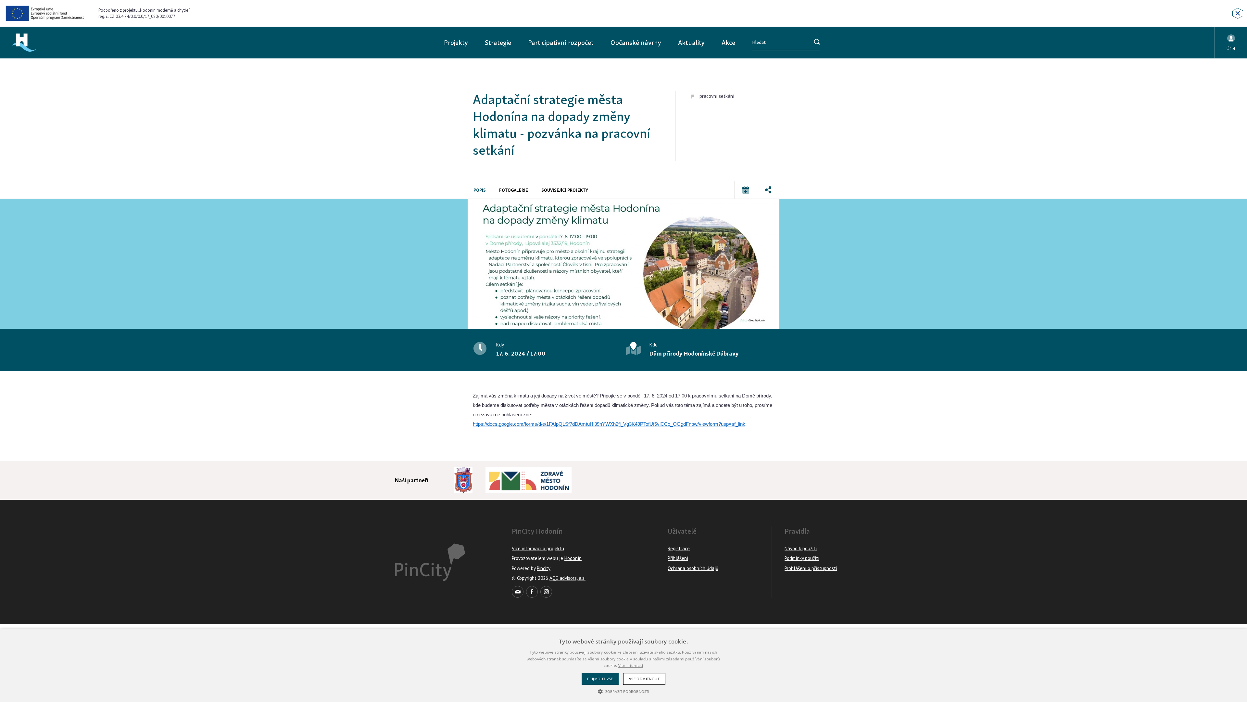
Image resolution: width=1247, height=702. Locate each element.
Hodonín (573, 558)
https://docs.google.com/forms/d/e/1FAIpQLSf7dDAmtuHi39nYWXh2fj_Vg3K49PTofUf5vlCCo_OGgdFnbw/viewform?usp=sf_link (609, 424)
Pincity (543, 568)
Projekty (456, 42)
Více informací (630, 665)
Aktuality (691, 42)
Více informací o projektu (538, 548)
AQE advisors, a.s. (567, 578)
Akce (728, 42)
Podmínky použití (802, 558)
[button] (1231, 42)
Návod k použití (801, 548)
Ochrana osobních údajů (693, 568)
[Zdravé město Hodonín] (528, 480)
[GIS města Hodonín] (463, 480)
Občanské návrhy (636, 42)
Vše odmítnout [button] (644, 678)
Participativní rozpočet (561, 42)
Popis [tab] (479, 190)
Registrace (679, 548)
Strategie (498, 42)
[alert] (623, 665)
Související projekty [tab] (564, 190)
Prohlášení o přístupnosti (811, 568)
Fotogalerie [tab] (513, 190)
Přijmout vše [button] (600, 678)
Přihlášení (678, 558)
